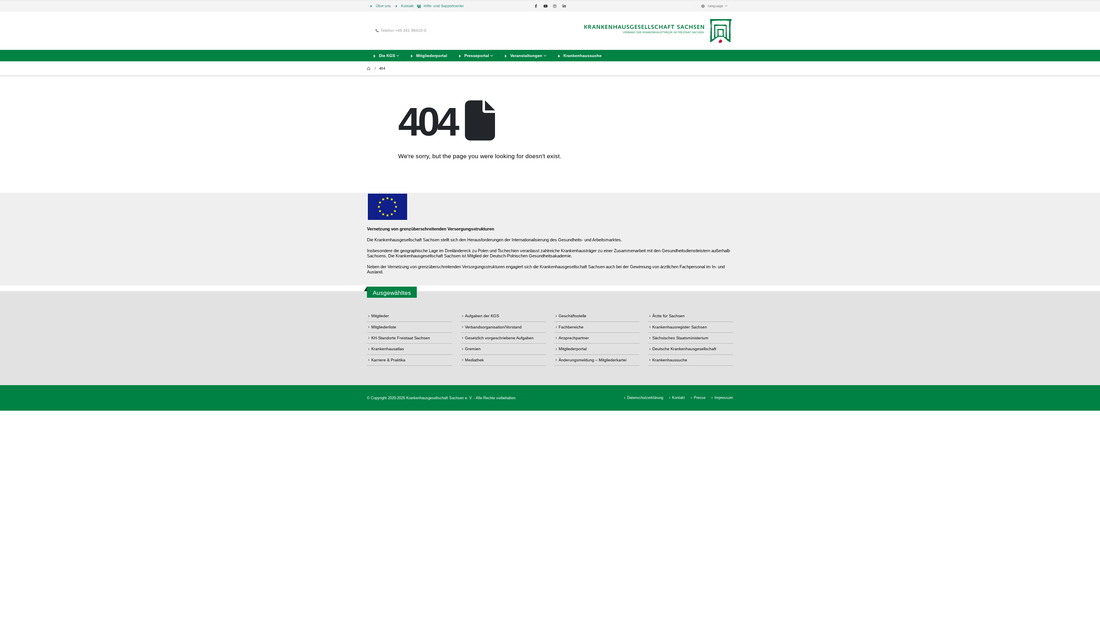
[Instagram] (555, 6)
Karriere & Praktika (388, 360)
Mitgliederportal (431, 55)
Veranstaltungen (526, 55)
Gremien (473, 348)
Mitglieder (380, 316)
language (715, 6)
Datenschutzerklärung (645, 398)
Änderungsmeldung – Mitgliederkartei (592, 360)
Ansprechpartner (574, 338)
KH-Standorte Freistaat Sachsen (400, 338)
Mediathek (474, 360)
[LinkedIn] (564, 6)
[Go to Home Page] (369, 68)
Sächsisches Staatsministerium (680, 338)
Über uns (383, 6)
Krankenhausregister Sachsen (679, 327)
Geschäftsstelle (572, 316)
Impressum (723, 398)
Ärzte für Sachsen (668, 316)
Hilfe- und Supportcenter (444, 6)
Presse (700, 398)
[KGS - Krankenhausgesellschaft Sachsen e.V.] (657, 30)
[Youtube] (545, 6)
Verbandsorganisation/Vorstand (493, 327)
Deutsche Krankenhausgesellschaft (684, 348)
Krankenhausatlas (387, 348)
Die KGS (387, 55)
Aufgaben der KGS (482, 316)
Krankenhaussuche (582, 55)
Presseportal (476, 55)
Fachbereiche (571, 327)
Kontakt (407, 6)
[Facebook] (536, 6)
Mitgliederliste (383, 327)
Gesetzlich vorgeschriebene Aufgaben (499, 338)
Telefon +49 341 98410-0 (403, 30)
